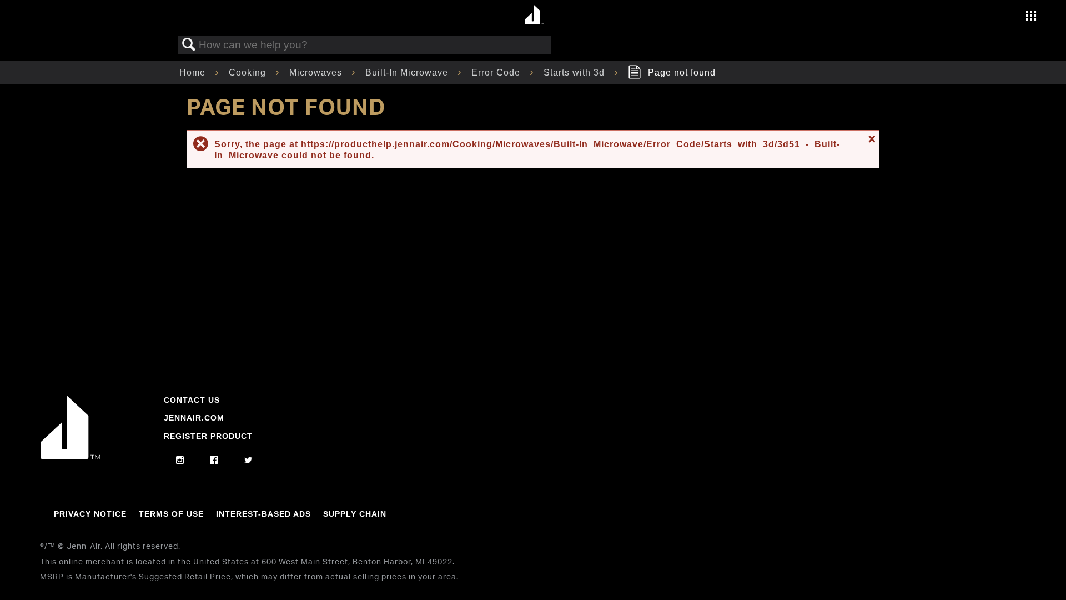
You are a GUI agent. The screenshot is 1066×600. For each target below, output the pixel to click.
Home (193, 72)
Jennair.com (194, 417)
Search (189, 45)
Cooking (249, 72)
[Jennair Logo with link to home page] (70, 456)
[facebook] (214, 460)
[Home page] (534, 15)
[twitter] (248, 460)
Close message (870, 139)
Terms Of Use (171, 513)
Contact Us (192, 400)
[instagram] (180, 460)
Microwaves (317, 72)
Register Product (208, 436)
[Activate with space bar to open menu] (1031, 17)
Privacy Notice (90, 513)
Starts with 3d (575, 72)
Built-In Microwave (408, 72)
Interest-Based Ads (263, 513)
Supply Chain (354, 513)
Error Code (497, 72)
